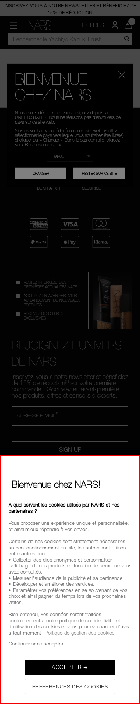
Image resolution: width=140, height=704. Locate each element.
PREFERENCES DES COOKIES (70, 686)
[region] (70, 579)
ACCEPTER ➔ (70, 667)
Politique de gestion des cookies (79, 632)
